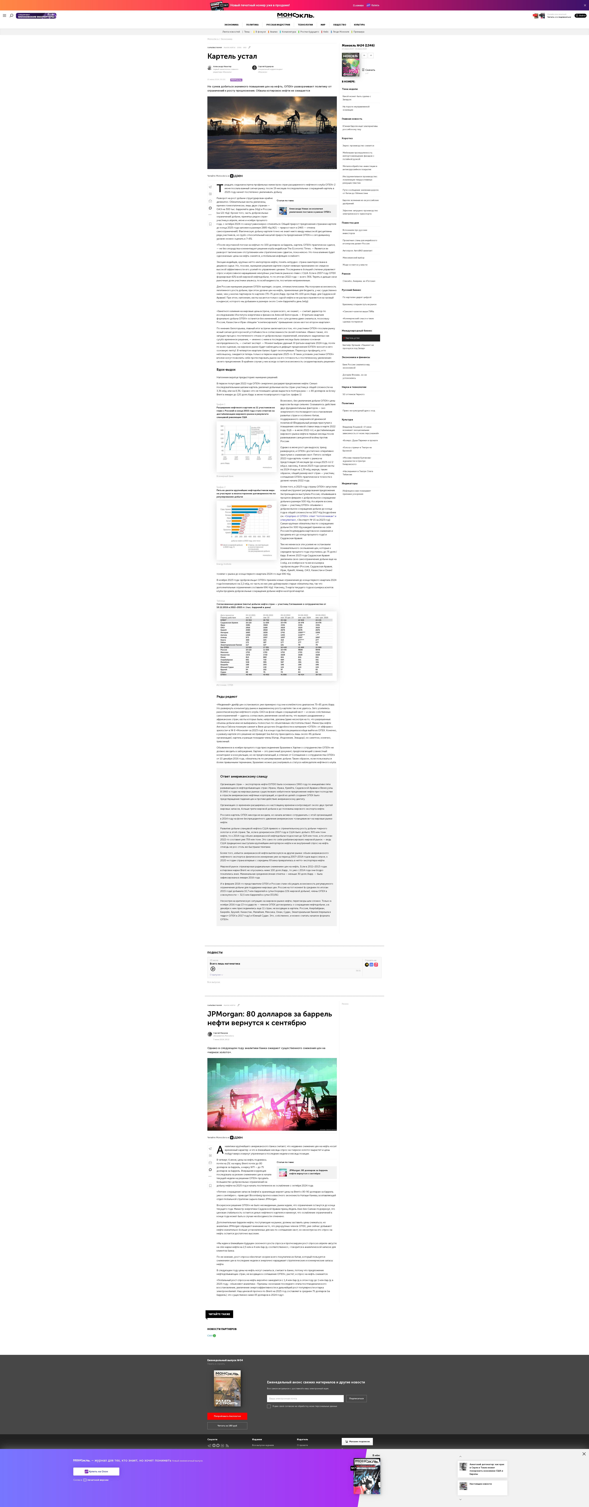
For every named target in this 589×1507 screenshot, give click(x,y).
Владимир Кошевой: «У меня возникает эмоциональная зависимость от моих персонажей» (361, 430)
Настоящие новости (481, 1484)
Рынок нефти (229, 48)
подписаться (564, 17)
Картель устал (353, 338)
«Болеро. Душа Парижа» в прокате (360, 440)
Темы (247, 32)
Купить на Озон (98, 1471)
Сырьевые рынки (214, 48)
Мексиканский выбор (353, 257)
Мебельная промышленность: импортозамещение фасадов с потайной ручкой (358, 155)
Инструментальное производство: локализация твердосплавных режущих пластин (360, 179)
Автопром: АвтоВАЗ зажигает (357, 250)
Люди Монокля (341, 32)
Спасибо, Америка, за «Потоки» (359, 281)
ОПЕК (239, 48)
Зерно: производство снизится (358, 145)
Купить (375, 5)
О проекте (302, 1445)
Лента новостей (231, 32)
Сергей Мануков (220, 1033)
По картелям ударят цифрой (357, 297)
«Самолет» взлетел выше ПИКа (358, 311)
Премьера (358, 32)
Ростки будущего (309, 32)
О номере (358, 5)
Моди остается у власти (355, 264)
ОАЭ (244, 48)
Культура (359, 25)
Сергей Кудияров (266, 66)
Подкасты (215, 952)
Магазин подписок (359, 1441)
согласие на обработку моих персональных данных (311, 1406)
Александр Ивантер (222, 66)
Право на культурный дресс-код (359, 410)
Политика (252, 25)
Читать (550, 17)
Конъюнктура (289, 32)
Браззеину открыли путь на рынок (360, 304)
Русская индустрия (278, 25)
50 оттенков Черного (354, 394)
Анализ (273, 32)
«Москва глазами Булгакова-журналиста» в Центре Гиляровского (357, 461)
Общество (339, 25)
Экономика (231, 25)
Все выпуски (213, 982)
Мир (323, 25)
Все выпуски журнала (263, 1445)
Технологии (305, 25)
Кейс (326, 32)
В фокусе (261, 32)
